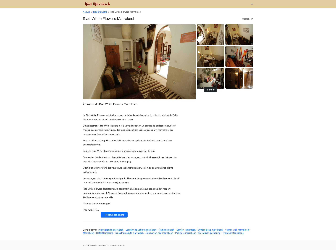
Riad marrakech (166, 229)
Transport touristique (233, 233)
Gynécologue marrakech (210, 229)
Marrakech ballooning (209, 233)
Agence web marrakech (237, 229)
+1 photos (211, 89)
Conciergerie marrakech (111, 229)
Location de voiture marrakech (141, 229)
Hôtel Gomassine (104, 233)
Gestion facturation (186, 229)
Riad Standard (100, 12)
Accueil (86, 12)
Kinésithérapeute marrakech (129, 233)
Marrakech (88, 233)
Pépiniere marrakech (185, 233)
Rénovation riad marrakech (159, 233)
